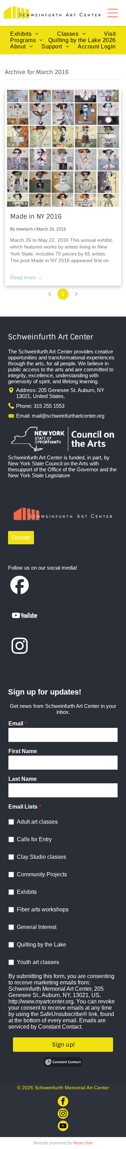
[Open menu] (112, 13)
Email (15, 723)
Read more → (26, 277)
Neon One (83, 1143)
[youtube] (63, 1127)
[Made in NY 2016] (63, 148)
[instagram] (63, 1114)
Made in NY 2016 (36, 216)
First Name (22, 751)
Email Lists (22, 807)
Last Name (22, 779)
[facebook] (63, 1102)
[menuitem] (24, 34)
